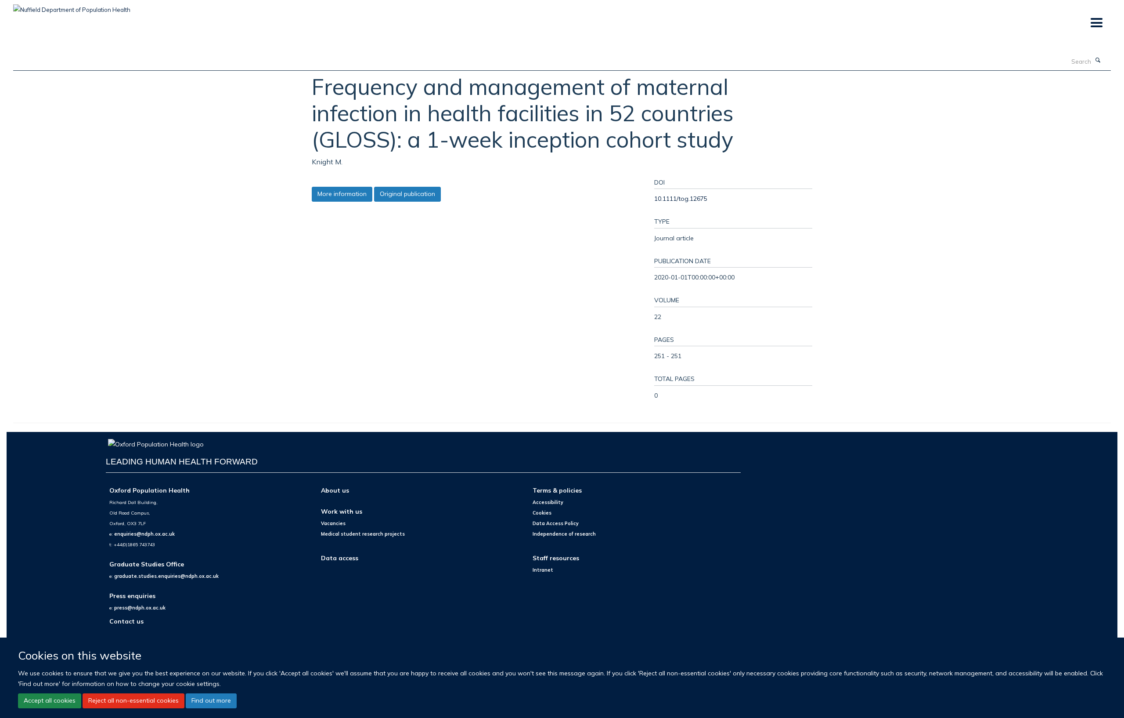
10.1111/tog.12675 (680, 198)
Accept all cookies (50, 700)
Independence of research (564, 534)
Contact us (126, 621)
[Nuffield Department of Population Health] (71, 6)
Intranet (543, 570)
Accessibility (548, 502)
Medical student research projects (363, 534)
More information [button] (342, 194)
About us (335, 490)
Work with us (341, 511)
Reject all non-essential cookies (133, 700)
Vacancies (333, 523)
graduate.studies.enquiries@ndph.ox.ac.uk (166, 576)
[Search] (1098, 60)
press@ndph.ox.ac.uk (140, 608)
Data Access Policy (556, 523)
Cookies (542, 513)
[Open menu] (1096, 23)
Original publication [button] (407, 194)
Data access (339, 558)
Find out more (211, 700)
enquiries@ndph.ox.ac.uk (144, 534)
